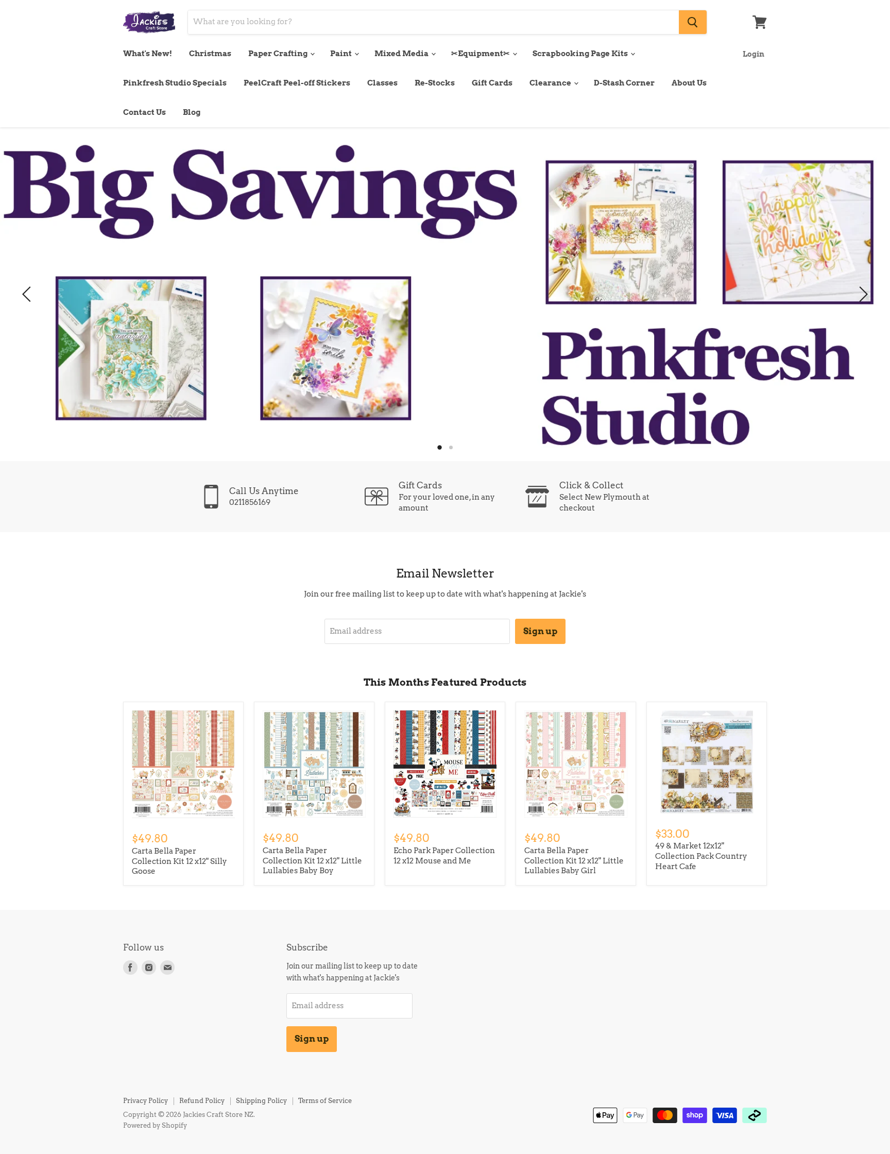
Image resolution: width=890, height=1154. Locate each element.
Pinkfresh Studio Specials (175, 83)
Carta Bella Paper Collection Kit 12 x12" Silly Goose (179, 861)
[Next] (861, 294)
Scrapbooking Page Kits (581, 53)
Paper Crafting (278, 53)
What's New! (147, 53)
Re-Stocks (435, 83)
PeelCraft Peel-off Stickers (297, 83)
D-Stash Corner (624, 83)
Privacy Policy (145, 1101)
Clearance (551, 83)
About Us (689, 83)
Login (753, 53)
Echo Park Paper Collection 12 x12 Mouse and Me (444, 855)
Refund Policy (202, 1101)
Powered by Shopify (155, 1125)
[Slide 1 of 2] (445, 294)
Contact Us (144, 112)
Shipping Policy (261, 1101)
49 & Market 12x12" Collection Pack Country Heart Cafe (701, 856)
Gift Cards (492, 83)
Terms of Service (325, 1101)
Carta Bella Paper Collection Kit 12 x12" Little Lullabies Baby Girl (574, 860)
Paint (341, 53)
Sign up (540, 631)
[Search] (693, 22)
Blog (191, 112)
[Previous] (28, 294)
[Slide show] (445, 294)
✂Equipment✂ (481, 53)
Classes (382, 83)
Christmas (210, 53)
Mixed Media (402, 53)
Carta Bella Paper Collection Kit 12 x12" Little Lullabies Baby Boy (312, 860)
